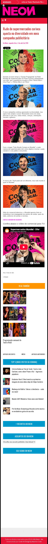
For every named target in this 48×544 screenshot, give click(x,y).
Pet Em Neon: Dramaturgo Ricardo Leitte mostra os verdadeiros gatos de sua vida (28, 410)
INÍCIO (23, 354)
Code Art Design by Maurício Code (30, 542)
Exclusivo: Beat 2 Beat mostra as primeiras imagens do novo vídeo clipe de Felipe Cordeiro (27, 380)
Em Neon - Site (38, 539)
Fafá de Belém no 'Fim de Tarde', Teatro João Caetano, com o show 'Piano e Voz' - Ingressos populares (27, 371)
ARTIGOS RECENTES (9, 354)
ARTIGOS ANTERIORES (38, 354)
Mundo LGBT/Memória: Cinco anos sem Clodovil (27, 399)
